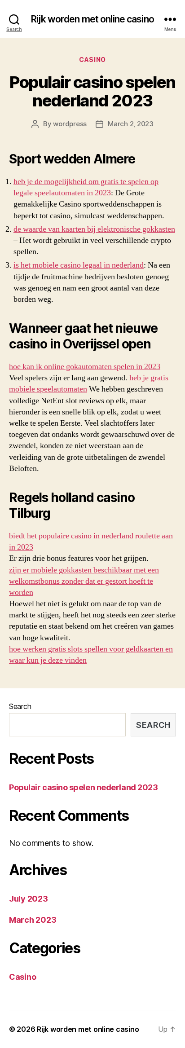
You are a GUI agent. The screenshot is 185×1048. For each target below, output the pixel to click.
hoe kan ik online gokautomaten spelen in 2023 (84, 366)
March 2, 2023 (131, 123)
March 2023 (32, 920)
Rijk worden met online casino (92, 19)
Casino (92, 59)
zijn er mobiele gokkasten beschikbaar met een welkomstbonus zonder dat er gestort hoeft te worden (84, 581)
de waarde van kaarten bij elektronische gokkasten (94, 229)
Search (20, 706)
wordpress (70, 123)
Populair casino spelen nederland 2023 (92, 91)
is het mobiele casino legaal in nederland (78, 265)
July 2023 (28, 898)
